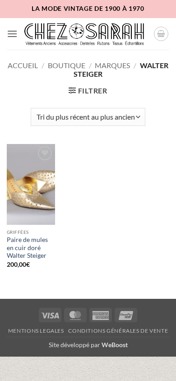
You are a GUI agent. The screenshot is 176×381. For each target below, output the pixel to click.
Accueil (23, 65)
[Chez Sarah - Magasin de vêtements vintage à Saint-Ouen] (85, 33)
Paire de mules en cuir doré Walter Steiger (27, 247)
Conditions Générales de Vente (118, 330)
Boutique (66, 65)
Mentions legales (36, 330)
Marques (112, 65)
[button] (12, 34)
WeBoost (115, 344)
